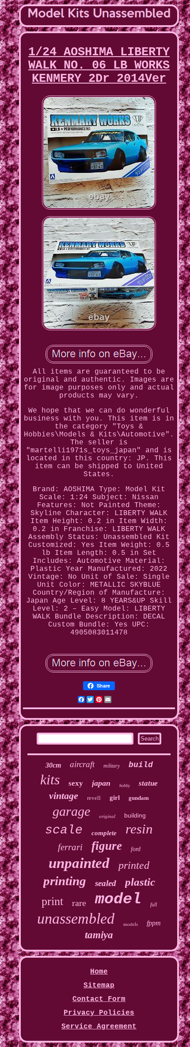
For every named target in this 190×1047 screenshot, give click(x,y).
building (135, 815)
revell (94, 798)
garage (71, 811)
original (107, 816)
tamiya (99, 934)
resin (139, 829)
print (52, 901)
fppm (154, 923)
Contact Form (98, 999)
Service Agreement (99, 1027)
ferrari (70, 847)
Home (99, 972)
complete (104, 833)
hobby (124, 785)
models (130, 924)
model (118, 899)
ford (136, 849)
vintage (63, 795)
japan (101, 783)
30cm (53, 765)
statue (148, 783)
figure (106, 845)
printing (64, 881)
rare (79, 903)
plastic (140, 882)
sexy (75, 783)
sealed (105, 883)
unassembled (75, 918)
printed (133, 865)
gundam (139, 798)
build (141, 764)
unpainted (79, 863)
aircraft (82, 764)
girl (115, 797)
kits (50, 779)
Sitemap (99, 986)
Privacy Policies (99, 1013)
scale (64, 830)
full (153, 905)
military (111, 766)
